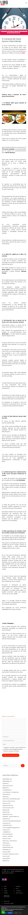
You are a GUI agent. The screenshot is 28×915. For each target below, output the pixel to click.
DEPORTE (5, 794)
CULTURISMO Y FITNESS (9, 792)
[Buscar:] (12, 765)
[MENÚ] (26, 3)
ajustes (11, 910)
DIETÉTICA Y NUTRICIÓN (10, 799)
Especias (5, 810)
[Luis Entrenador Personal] (4, 3)
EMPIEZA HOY (6, 805)
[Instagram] (5, 879)
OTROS (5, 843)
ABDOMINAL (6, 779)
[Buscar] (23, 765)
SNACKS (5, 860)
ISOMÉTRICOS (6, 825)
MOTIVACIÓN (6, 834)
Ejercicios (5, 803)
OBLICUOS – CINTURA (9, 840)
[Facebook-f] (3, 879)
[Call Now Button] (3, 912)
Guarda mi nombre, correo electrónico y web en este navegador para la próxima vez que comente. (14, 749)
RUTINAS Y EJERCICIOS (9, 854)
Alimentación (6, 785)
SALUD (5, 856)
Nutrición (5, 838)
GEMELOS (5, 818)
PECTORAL (6, 845)
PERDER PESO (7, 847)
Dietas (4, 796)
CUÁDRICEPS (6, 790)
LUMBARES (6, 832)
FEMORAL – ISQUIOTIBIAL (10, 816)
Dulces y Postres (7, 801)
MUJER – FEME (7, 836)
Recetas (5, 851)
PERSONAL (6, 849)
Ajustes (16, 912)
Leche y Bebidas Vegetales (10, 827)
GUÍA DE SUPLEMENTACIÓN (10, 821)
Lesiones (5, 829)
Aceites (5, 783)
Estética (5, 812)
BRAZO (5, 788)
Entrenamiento (7, 807)
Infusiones (6, 823)
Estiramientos (6, 814)
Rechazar (10, 912)
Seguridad (5, 858)
